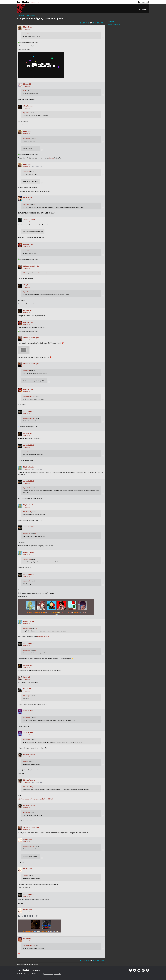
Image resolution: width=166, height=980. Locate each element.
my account (143, 2)
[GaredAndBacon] (20, 220)
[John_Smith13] (20, 412)
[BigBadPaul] (20, 28)
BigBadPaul (27, 27)
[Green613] (20, 678)
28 (93, 23)
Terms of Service (48, 974)
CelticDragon (26, 695)
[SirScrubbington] (20, 755)
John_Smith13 (28, 411)
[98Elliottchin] (20, 711)
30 (98, 23)
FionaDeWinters (29, 689)
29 (95, 23)
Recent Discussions (114, 24)
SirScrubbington (29, 754)
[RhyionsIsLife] (20, 468)
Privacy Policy (57, 974)
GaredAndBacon (29, 219)
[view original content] (39, 273)
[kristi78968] (20, 198)
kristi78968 (26, 171)
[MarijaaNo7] (20, 939)
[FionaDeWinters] (20, 690)
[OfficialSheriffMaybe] (20, 267)
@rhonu (51, 158)
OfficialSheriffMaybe (31, 266)
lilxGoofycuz (28, 244)
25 (86, 23)
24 (84, 23)
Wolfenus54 (27, 839)
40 (102, 23)
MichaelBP (27, 84)
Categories (143, 10)
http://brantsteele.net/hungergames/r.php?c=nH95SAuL (35, 799)
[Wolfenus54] (20, 840)
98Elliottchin (28, 711)
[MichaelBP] (20, 85)
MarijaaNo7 (27, 939)
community (35, 2)
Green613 (26, 677)
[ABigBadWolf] (20, 107)
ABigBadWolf (26, 34)
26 (89, 23)
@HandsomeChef (43, 637)
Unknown (25, 273)
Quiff (24, 91)
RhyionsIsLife (28, 467)
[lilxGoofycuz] (20, 245)
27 (91, 23)
